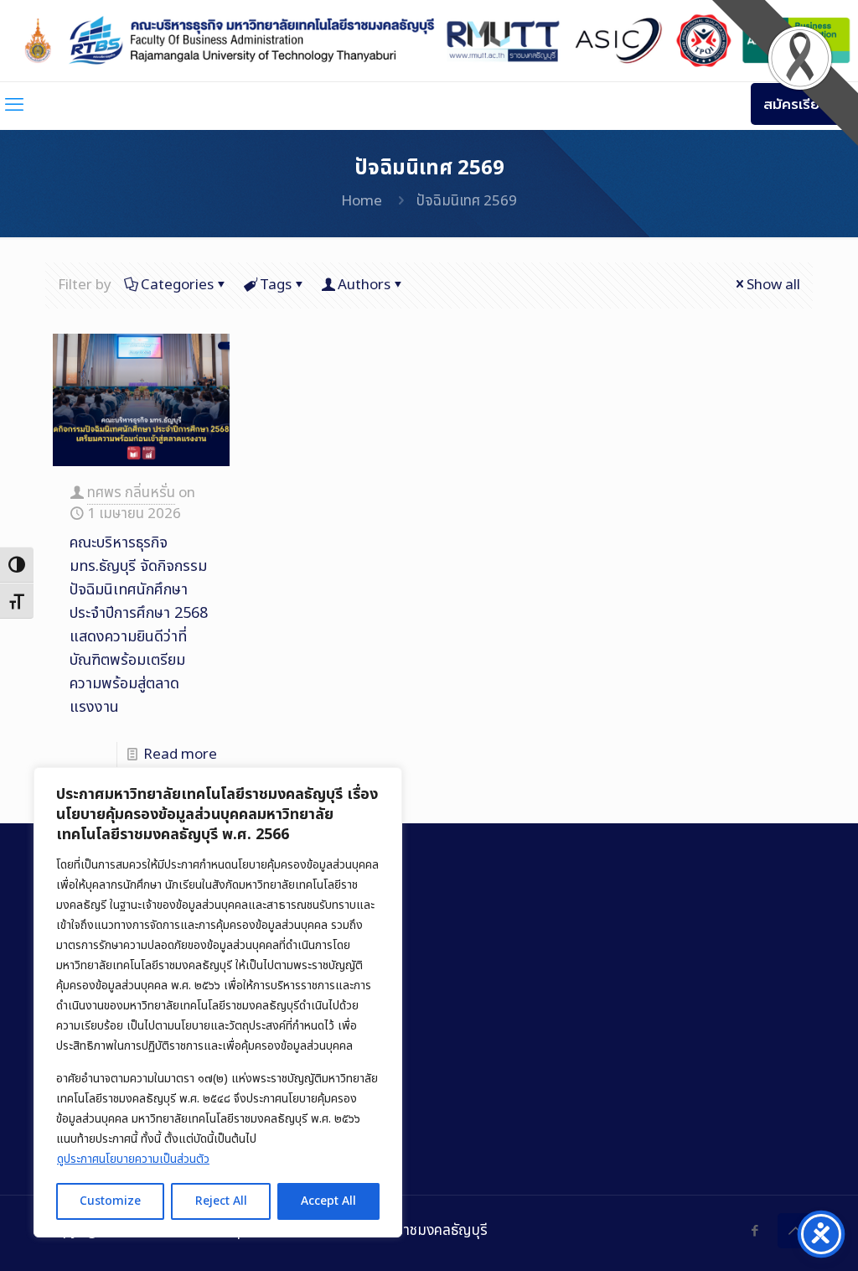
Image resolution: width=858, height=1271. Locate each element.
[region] (218, 1002)
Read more (180, 754)
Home (361, 201)
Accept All (328, 1201)
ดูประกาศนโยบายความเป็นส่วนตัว (133, 1159)
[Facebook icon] (754, 1231)
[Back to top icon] (795, 1230)
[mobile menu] (14, 105)
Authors (364, 285)
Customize (110, 1201)
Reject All (221, 1201)
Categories (177, 285)
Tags (276, 285)
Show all (773, 285)
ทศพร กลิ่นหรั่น (131, 493)
